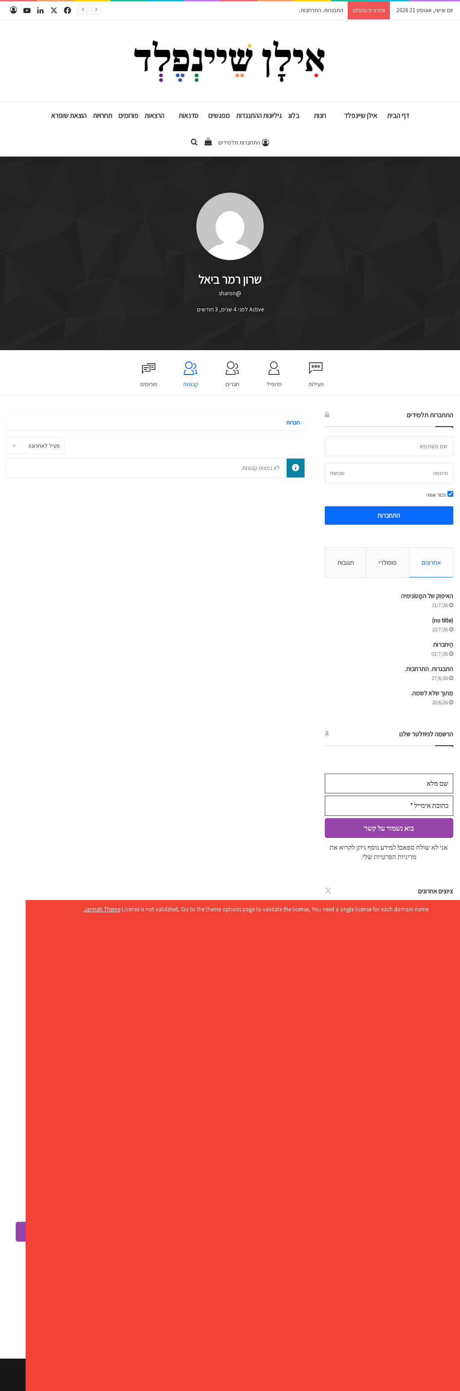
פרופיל (274, 384)
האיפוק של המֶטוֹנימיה (427, 596)
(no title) (442, 620)
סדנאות (189, 115)
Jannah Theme (102, 909)
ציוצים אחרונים (435, 891)
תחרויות (102, 115)
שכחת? (337, 473)
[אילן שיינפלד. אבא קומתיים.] (230, 61)
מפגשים (219, 115)
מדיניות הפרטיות (394, 856)
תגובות (345, 562)
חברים (232, 384)
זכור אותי (436, 495)
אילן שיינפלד (360, 115)
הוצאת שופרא (69, 115)
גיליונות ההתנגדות (259, 115)
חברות (293, 422)
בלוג (294, 115)
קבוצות (190, 384)
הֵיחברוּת (443, 644)
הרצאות (154, 115)
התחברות (388, 515)
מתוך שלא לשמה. (432, 693)
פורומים (128, 115)
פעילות (316, 384)
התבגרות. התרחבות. (321, 10)
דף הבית (398, 115)
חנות (320, 115)
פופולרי (388, 562)
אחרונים (431, 562)
